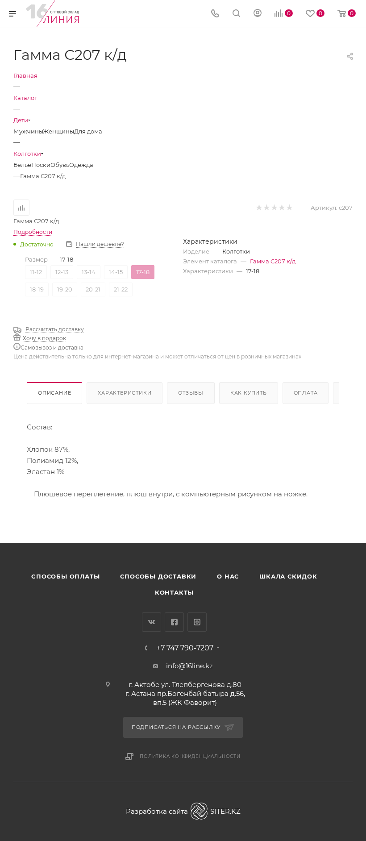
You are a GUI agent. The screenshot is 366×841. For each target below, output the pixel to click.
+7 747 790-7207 (185, 648)
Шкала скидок (288, 576)
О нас (228, 576)
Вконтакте (151, 622)
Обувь (59, 164)
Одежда (81, 164)
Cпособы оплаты (65, 576)
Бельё (22, 164)
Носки (40, 164)
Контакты (174, 592)
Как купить (248, 393)
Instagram (197, 622)
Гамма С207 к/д (272, 261)
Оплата (306, 393)
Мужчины (28, 131)
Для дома (88, 131)
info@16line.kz (189, 666)
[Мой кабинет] (258, 14)
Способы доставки (158, 576)
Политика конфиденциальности (190, 756)
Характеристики (124, 393)
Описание (54, 393)
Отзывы (191, 393)
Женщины (58, 131)
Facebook (174, 622)
